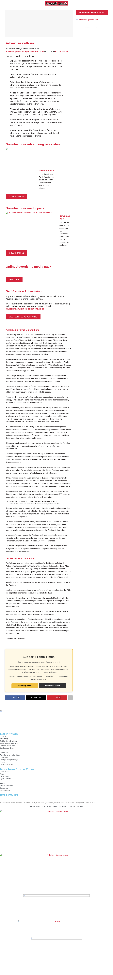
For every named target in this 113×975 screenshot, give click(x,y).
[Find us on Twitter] (4, 798)
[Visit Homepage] (56, 3)
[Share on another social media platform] (70, 697)
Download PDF (46, 170)
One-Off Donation (52, 686)
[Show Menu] (6, 3)
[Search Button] (107, 3)
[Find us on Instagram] (8, 798)
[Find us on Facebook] (0, 798)
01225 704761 (61, 51)
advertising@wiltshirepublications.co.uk (25, 51)
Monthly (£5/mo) (24, 686)
